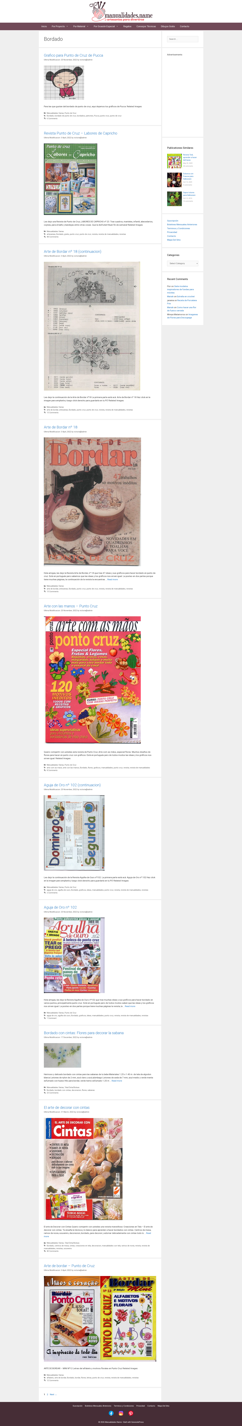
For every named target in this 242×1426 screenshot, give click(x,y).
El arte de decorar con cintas (67, 1107)
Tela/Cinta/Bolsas (72, 1087)
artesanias (51, 234)
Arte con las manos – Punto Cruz (71, 606)
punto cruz (104, 116)
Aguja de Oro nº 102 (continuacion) (72, 785)
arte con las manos (71, 768)
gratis (66, 234)
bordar (77, 1378)
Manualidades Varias (55, 113)
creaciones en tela (83, 1246)
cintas (72, 1246)
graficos (97, 768)
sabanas (91, 1090)
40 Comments (52, 1251)
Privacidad (172, 232)
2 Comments (52, 893)
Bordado (50, 116)
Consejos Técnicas (146, 26)
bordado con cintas (63, 1090)
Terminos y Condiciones (178, 228)
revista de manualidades (108, 234)
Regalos (127, 26)
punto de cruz (116, 116)
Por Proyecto (58, 26)
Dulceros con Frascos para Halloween (188, 176)
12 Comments (52, 1380)
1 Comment (51, 1018)
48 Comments (52, 237)
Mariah (170, 296)
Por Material (79, 26)
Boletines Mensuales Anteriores (182, 224)
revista (95, 234)
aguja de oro (52, 890)
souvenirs (68, 1248)
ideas (89, 890)
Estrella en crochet (186, 296)
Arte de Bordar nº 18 (60, 427)
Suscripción (172, 220)
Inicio (44, 26)
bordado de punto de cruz (65, 116)
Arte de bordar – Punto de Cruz (69, 1266)
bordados (81, 116)
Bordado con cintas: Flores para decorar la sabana (84, 1033)
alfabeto (50, 1378)
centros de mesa (62, 1246)
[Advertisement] (182, 94)
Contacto (184, 26)
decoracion (76, 1090)
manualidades (107, 768)
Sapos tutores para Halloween (189, 194)
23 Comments (52, 1093)
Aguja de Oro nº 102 (60, 907)
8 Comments (52, 770)
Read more (112, 579)
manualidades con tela (111, 1246)
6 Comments (52, 119)
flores (90, 768)
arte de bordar (52, 410)
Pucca (96, 116)
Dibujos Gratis (168, 26)
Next (53, 1394)
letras (89, 1378)
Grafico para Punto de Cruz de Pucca (73, 55)
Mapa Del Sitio (174, 240)
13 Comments (52, 413)
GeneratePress (137, 1422)
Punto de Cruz (70, 113)
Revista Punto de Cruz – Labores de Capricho (80, 133)
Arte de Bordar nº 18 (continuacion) (72, 251)
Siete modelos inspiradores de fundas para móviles (180, 289)
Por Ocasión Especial (104, 26)
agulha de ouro (64, 890)
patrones (89, 116)
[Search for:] (182, 39)
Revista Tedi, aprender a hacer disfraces (190, 157)
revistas (122, 234)
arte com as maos (54, 768)
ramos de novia (128, 1246)
